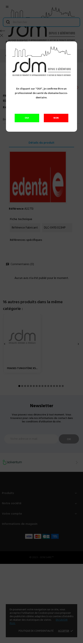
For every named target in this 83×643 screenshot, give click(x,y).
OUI (27, 118)
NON (56, 118)
